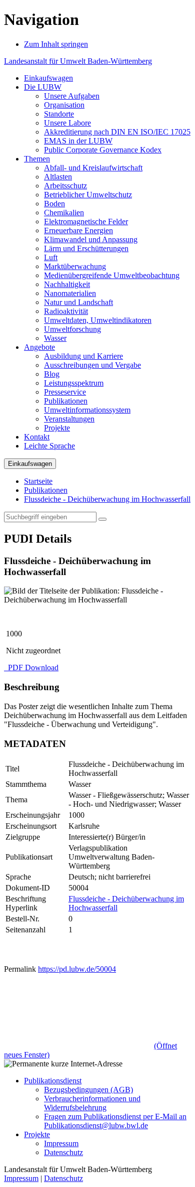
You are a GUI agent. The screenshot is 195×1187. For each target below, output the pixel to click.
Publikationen (46, 490)
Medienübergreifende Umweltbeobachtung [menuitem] (112, 275)
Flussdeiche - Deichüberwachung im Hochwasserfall (107, 499)
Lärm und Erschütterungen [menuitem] (86, 248)
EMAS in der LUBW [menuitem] (78, 141)
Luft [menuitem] (51, 257)
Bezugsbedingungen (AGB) (88, 1089)
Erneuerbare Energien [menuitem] (78, 230)
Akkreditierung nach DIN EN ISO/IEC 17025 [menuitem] (117, 132)
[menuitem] (48, 78)
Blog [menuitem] (52, 374)
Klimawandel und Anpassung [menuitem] (91, 239)
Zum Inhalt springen (56, 44)
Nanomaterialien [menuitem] (70, 293)
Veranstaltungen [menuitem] (69, 419)
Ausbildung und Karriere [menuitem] (83, 356)
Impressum (61, 1143)
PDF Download (32, 667)
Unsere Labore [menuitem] (67, 123)
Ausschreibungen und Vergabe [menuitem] (92, 365)
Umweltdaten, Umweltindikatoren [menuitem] (98, 320)
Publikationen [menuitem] (66, 401)
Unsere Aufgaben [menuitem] (72, 96)
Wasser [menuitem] (55, 338)
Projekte (37, 1134)
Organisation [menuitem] (64, 105)
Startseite (38, 481)
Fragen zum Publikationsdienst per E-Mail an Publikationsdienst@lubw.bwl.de (115, 1121)
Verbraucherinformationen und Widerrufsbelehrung (92, 1103)
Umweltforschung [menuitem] (72, 329)
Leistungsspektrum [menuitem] (74, 383)
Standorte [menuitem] (59, 114)
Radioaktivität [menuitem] (66, 311)
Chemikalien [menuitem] (64, 212)
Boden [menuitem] (54, 203)
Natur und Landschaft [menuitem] (78, 302)
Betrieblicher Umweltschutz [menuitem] (88, 194)
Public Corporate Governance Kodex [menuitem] (103, 150)
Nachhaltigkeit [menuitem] (67, 284)
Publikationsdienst (53, 1080)
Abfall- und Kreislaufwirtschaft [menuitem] (93, 167)
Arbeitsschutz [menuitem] (65, 185)
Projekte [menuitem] (57, 428)
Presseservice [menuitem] (65, 392)
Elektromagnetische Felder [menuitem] (86, 221)
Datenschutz (63, 1152)
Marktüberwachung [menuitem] (75, 266)
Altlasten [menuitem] (58, 176)
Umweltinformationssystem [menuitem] (87, 410)
